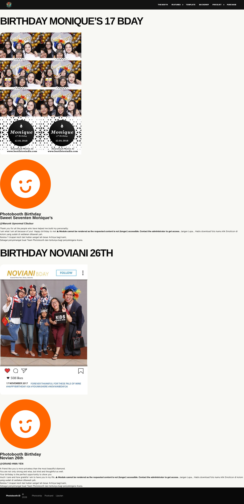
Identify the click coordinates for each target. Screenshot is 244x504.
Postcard (49, 495)
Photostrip (37, 495)
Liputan (59, 495)
